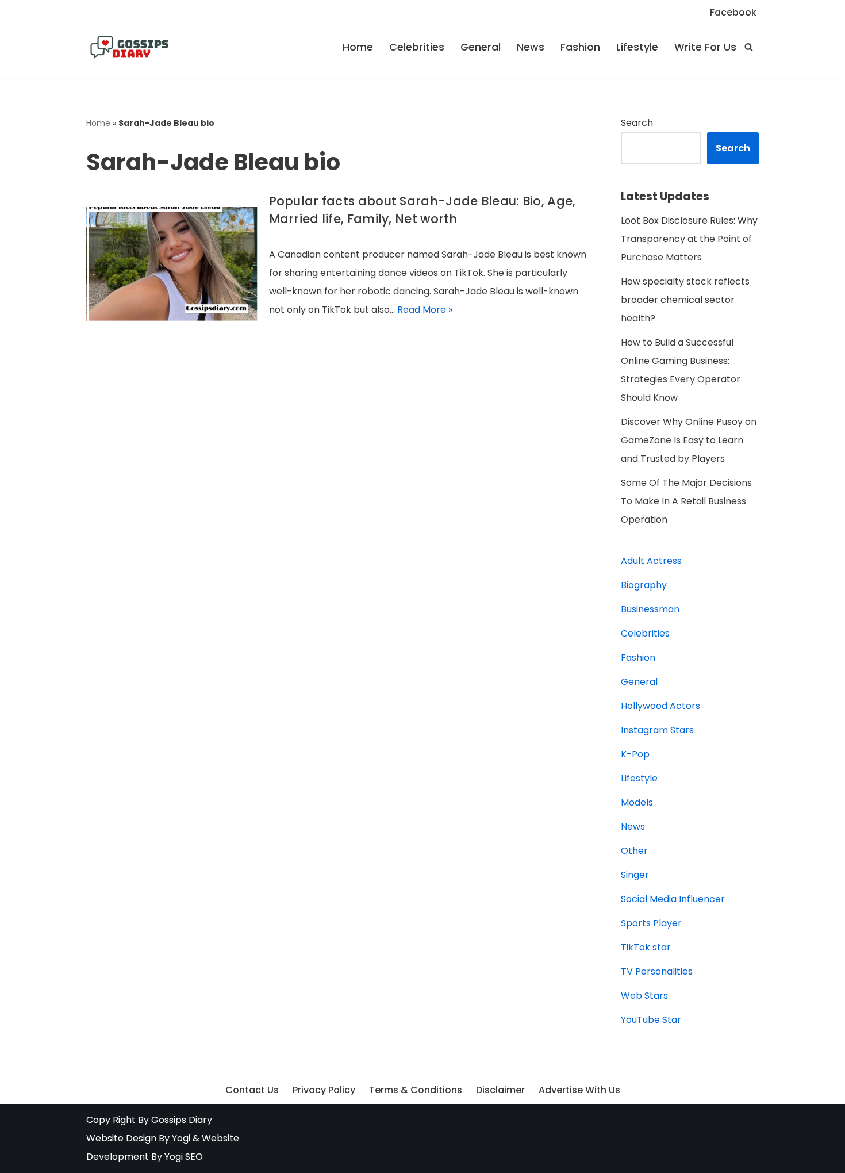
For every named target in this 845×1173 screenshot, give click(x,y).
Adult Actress (651, 561)
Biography (644, 585)
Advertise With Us (579, 1090)
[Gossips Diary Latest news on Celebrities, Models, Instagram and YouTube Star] (129, 47)
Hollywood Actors (660, 705)
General (480, 47)
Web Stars (644, 995)
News (530, 47)
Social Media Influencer (673, 899)
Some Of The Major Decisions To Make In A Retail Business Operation (686, 501)
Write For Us (705, 47)
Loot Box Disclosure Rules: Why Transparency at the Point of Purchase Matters (689, 239)
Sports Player (651, 923)
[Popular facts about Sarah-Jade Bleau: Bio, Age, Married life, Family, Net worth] (172, 264)
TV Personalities (657, 971)
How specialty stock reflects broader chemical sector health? (685, 300)
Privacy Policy (324, 1090)
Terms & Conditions (415, 1090)
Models (637, 802)
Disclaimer (500, 1090)
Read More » (424, 309)
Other (634, 850)
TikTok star (646, 947)
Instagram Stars (657, 730)
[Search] (748, 47)
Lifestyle (637, 47)
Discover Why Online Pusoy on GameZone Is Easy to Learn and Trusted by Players (688, 440)
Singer (635, 874)
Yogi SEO (183, 1156)
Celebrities (416, 47)
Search (637, 122)
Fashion (580, 47)
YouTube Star (651, 1019)
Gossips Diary (181, 1119)
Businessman (650, 609)
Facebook (733, 12)
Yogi (180, 1138)
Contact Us (252, 1090)
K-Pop (635, 754)
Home (358, 47)
